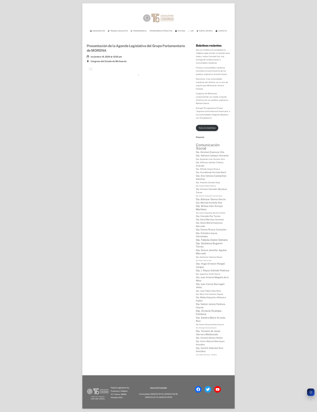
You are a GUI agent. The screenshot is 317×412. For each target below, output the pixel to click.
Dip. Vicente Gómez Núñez (209, 337)
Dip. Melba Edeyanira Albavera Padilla (211, 299)
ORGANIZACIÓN (98, 31)
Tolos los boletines (207, 128)
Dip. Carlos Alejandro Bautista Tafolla (210, 213)
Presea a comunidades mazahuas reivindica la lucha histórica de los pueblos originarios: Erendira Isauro (211, 71)
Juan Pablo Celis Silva (203, 355)
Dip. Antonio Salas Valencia (206, 186)
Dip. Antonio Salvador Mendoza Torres (211, 191)
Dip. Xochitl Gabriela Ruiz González (209, 350)
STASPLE (214, 355)
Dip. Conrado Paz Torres (208, 216)
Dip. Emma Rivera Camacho (211, 229)
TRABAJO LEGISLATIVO (119, 31)
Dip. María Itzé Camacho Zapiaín (209, 294)
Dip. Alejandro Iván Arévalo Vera (210, 159)
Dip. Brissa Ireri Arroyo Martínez (209, 207)
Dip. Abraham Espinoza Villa (210, 152)
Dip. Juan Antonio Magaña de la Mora (212, 279)
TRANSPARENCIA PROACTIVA (161, 31)
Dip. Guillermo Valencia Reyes (209, 257)
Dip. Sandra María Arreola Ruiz (210, 319)
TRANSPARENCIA (140, 31)
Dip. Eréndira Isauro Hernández (206, 235)
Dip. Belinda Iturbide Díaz (209, 202)
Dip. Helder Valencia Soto (203, 260)
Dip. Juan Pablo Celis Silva (208, 291)
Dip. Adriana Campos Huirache (212, 155)
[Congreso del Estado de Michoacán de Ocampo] (158, 24)
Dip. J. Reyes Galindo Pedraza (212, 270)
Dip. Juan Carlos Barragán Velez (210, 286)
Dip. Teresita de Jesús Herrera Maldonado (208, 333)
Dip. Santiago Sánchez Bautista (206, 328)
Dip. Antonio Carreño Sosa (208, 182)
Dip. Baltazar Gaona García (211, 199)
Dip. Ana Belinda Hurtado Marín (211, 172)
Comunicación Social (208, 146)
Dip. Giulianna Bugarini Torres (209, 245)
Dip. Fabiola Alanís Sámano (212, 239)
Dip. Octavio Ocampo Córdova (209, 312)
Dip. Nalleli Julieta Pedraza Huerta (210, 306)
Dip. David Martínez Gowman (210, 219)
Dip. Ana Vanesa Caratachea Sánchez (211, 177)
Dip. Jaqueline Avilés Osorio (208, 274)
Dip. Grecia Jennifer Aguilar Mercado (211, 252)
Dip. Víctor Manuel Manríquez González (210, 343)
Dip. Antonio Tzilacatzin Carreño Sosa (209, 196)
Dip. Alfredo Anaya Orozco (208, 169)
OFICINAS (181, 31)
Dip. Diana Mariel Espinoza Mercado (209, 224)
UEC (192, 31)
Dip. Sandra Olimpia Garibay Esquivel (210, 324)
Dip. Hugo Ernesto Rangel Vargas (210, 265)
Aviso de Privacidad (158, 387)
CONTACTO (222, 31)
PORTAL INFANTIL (205, 31)
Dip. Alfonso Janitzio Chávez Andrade (209, 164)
